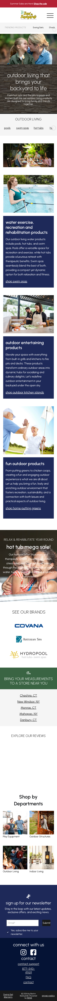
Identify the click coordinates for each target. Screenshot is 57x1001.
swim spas (22, 128)
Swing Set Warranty (8, 995)
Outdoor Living (11, 871)
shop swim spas (16, 281)
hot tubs (38, 128)
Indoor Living (36, 871)
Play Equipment (11, 836)
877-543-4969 (28, 970)
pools (7, 128)
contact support (28, 964)
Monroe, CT (28, 707)
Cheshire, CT (28, 695)
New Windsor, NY (28, 701)
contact (28, 982)
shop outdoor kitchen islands (25, 392)
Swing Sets (38, 27)
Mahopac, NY (28, 714)
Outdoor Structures (39, 836)
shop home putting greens (23, 508)
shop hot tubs (28, 585)
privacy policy (48, 995)
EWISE (29, 998)
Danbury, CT (28, 720)
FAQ (28, 977)
